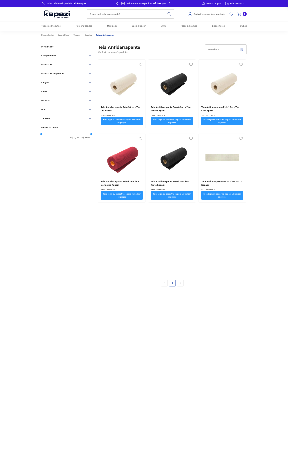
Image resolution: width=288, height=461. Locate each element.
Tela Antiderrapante (105, 34)
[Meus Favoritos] (231, 14)
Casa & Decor (64, 34)
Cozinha (88, 34)
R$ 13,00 (74, 137)
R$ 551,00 (85, 137)
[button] (234, 3)
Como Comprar (214, 3)
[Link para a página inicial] (48, 34)
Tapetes (77, 34)
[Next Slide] (169, 3)
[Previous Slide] (117, 3)
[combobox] (130, 14)
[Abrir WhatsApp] (280, 453)
